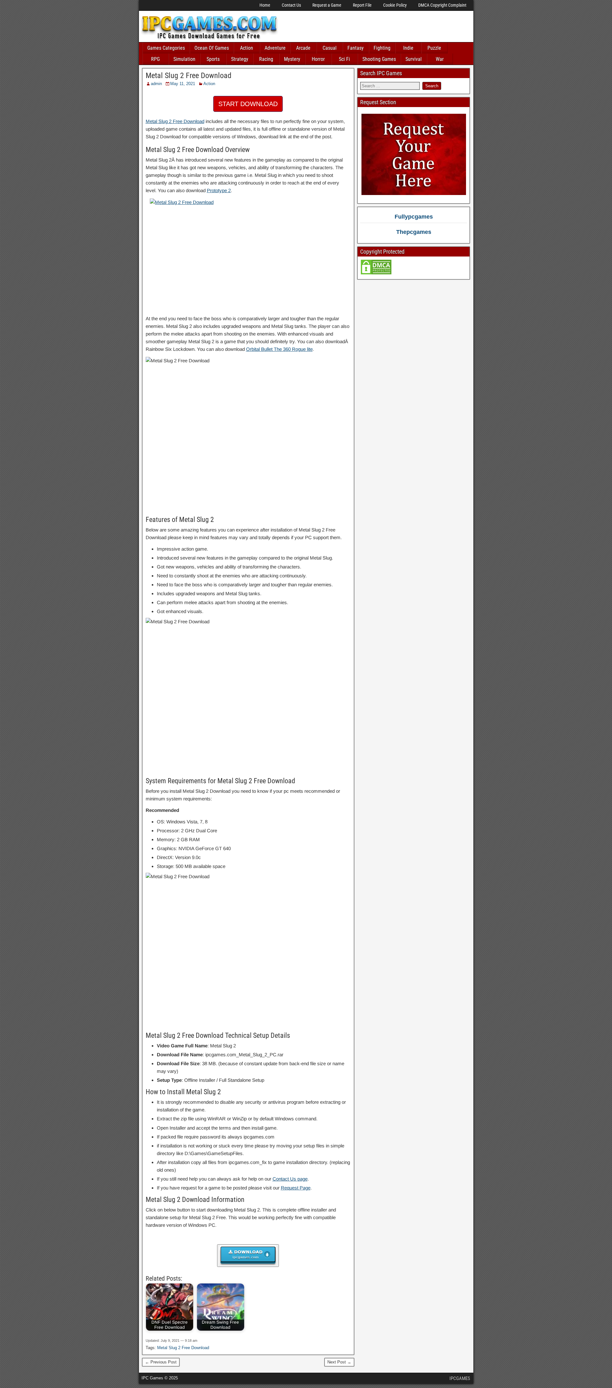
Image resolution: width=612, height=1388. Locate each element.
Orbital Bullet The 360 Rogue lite (279, 349)
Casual (330, 48)
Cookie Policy (395, 5)
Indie (408, 48)
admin (156, 83)
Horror (318, 59)
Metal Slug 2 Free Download (188, 75)
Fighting (382, 48)
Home (264, 5)
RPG (155, 59)
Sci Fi (344, 59)
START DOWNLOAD (248, 103)
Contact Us (291, 5)
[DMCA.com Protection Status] (376, 273)
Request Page (295, 1187)
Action (246, 48)
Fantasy (355, 48)
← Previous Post (161, 1362)
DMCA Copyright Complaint (442, 5)
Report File (362, 5)
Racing (266, 59)
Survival (413, 59)
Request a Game (326, 5)
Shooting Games (379, 59)
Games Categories (166, 48)
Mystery (292, 59)
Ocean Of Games (211, 48)
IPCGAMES (459, 1378)
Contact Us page (290, 1179)
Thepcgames (413, 232)
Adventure (275, 48)
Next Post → (339, 1362)
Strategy (239, 59)
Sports (213, 59)
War (440, 59)
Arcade (303, 48)
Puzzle (434, 48)
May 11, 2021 (182, 83)
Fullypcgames (414, 216)
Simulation (184, 59)
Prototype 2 (219, 190)
